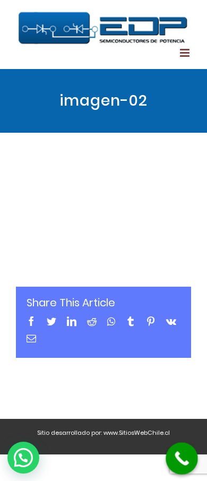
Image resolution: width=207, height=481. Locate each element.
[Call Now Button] (182, 458)
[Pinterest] (151, 321)
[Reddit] (92, 321)
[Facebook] (31, 321)
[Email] (31, 338)
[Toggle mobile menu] (185, 52)
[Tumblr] (130, 321)
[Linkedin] (71, 321)
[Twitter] (51, 321)
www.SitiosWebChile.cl (137, 432)
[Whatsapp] (111, 321)
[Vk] (171, 321)
